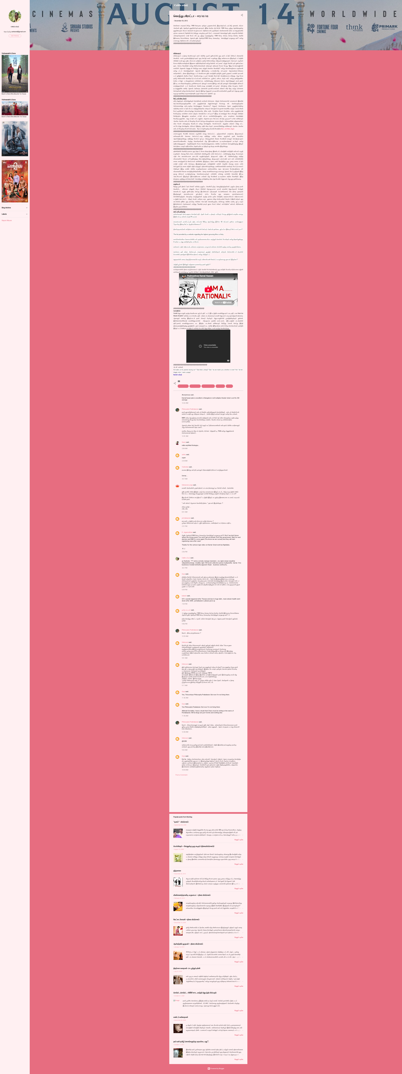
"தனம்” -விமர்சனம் (181, 821)
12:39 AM (185, 636)
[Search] (261, 6)
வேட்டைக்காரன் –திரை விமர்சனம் (186, 919)
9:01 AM (184, 658)
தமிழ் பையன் (186, 610)
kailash (184, 596)
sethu (184, 454)
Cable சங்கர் (181, 5)
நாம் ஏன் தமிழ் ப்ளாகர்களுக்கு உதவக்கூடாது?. (191, 1041)
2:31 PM (184, 526)
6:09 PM (184, 590)
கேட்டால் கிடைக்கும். (228, 129)
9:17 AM (184, 685)
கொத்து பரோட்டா (208, 386)
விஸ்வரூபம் (220, 386)
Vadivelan (185, 467)
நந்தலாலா (177, 870)
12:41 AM (185, 436)
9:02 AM (184, 750)
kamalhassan (183, 386)
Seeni (184, 442)
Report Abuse (7, 220)
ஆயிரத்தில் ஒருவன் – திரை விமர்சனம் (188, 944)
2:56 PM (184, 552)
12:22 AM (185, 403)
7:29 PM (184, 604)
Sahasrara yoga (187, 485)
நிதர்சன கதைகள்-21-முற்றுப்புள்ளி (186, 968)
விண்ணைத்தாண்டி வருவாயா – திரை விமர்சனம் (192, 895)
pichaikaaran (186, 518)
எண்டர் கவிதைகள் (180, 1017)
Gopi (183, 574)
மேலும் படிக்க (239, 840)
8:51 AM (184, 512)
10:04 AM (185, 770)
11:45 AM (185, 716)
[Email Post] (179, 382)
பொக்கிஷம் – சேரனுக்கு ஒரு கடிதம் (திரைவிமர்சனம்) (193, 846)
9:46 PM (184, 624)
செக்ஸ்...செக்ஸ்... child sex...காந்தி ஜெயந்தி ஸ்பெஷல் (194, 992)
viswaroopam (195, 386)
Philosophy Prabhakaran (190, 409)
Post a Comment (181, 775)
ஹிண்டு (229, 386)
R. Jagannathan (187, 532)
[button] (242, 15)
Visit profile (15, 36)
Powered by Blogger (217, 1068)
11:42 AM (185, 698)
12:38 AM (185, 732)
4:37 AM (184, 479)
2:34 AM (184, 461)
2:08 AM (184, 448)
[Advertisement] (255, 42)
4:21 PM (184, 568)
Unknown (185, 642)
